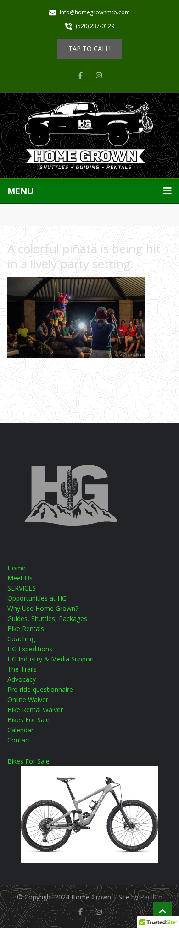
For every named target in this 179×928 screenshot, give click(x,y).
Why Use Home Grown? (42, 608)
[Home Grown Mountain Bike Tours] (89, 135)
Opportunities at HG (37, 598)
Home (16, 567)
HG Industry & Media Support (51, 659)
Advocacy (21, 679)
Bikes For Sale (28, 719)
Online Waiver (27, 699)
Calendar (20, 729)
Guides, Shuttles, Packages (47, 618)
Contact (19, 740)
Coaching (21, 638)
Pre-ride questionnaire (40, 689)
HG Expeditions (29, 648)
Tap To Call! (89, 48)
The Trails (22, 669)
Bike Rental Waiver (35, 709)
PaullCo (151, 897)
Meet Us (20, 578)
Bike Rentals (25, 628)
